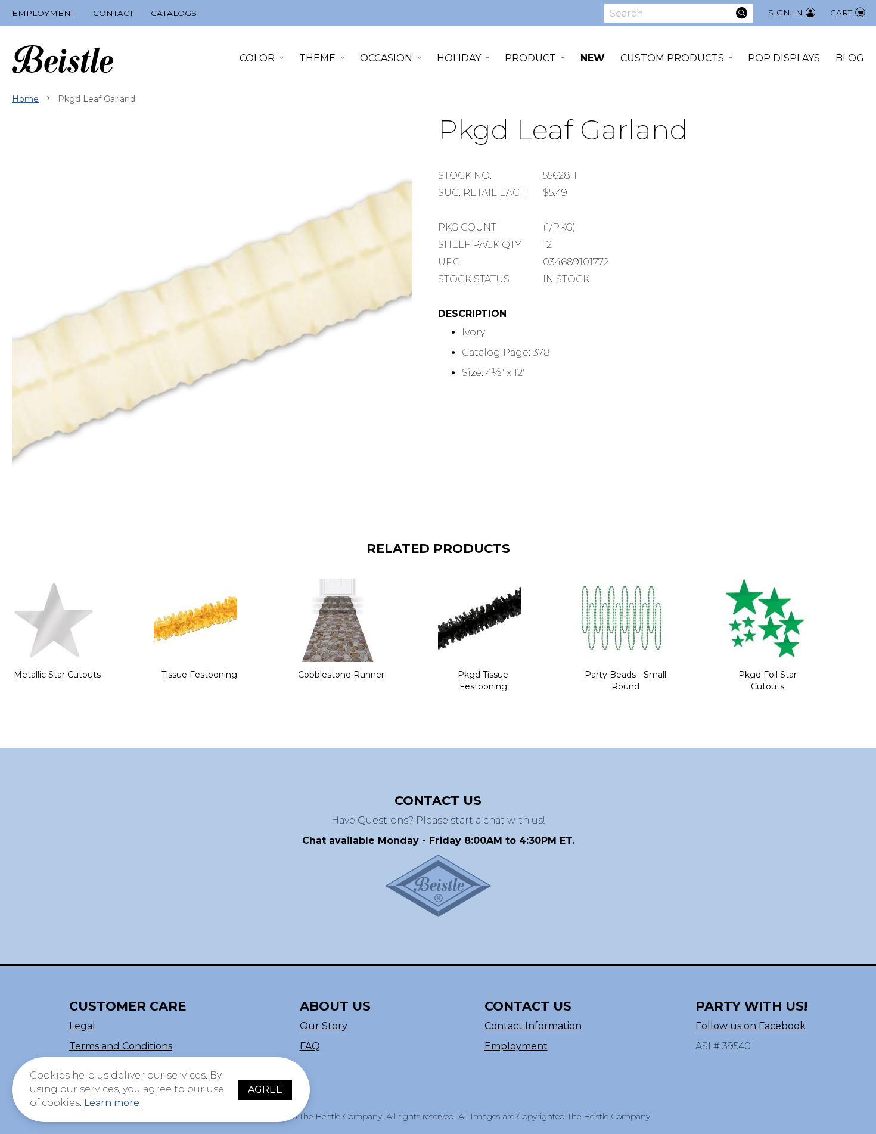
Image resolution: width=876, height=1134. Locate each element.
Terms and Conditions (120, 1046)
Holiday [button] (459, 58)
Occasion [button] (386, 58)
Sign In (785, 12)
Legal (82, 1026)
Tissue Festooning (199, 674)
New (592, 58)
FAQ (310, 1046)
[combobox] (678, 13)
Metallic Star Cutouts (57, 674)
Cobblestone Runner (341, 674)
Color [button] (257, 58)
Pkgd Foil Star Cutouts (767, 680)
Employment (43, 13)
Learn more (111, 1102)
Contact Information (533, 1026)
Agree (265, 1089)
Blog (849, 58)
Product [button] (530, 58)
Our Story (323, 1026)
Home (25, 99)
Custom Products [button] (672, 58)
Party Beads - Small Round (625, 680)
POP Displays (784, 58)
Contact (113, 13)
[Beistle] (62, 59)
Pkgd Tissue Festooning (483, 680)
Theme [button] (317, 58)
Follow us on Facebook (750, 1026)
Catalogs (174, 13)
